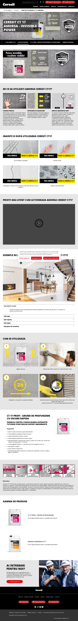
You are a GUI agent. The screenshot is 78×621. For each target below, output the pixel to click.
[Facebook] (35, 607)
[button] (52, 298)
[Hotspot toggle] (52, 298)
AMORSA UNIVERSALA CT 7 (37, 542)
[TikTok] (40, 607)
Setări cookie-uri (24, 258)
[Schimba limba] (40, 2)
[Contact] (43, 2)
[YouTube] (42, 607)
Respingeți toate (36, 258)
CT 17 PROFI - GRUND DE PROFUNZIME (41, 515)
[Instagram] (38, 607)
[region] (39, 255)
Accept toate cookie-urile (51, 258)
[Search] (37, 2)
